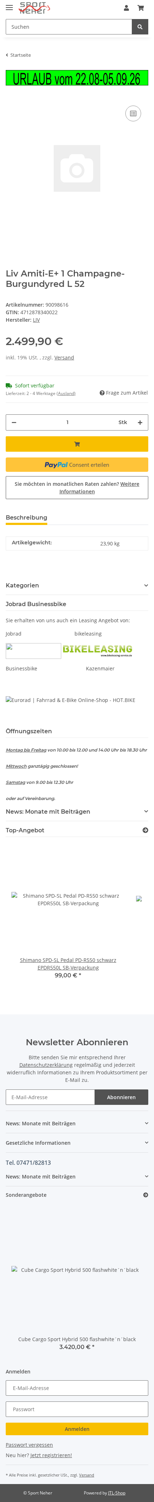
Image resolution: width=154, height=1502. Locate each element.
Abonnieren (121, 1097)
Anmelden (77, 1429)
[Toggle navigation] (9, 4)
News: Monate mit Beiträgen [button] (48, 811)
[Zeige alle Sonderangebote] (145, 1195)
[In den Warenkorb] (77, 444)
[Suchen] (140, 26)
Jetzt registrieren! (51, 1455)
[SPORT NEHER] (34, 8)
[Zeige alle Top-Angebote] (145, 830)
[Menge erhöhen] (140, 422)
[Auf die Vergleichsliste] (133, 113)
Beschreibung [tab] (26, 517)
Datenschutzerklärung (46, 1064)
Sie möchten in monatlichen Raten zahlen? (77, 487)
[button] (126, 8)
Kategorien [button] (22, 585)
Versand (64, 357)
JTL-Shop (116, 1493)
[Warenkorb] (140, 8)
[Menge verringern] (14, 422)
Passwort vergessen (29, 1444)
